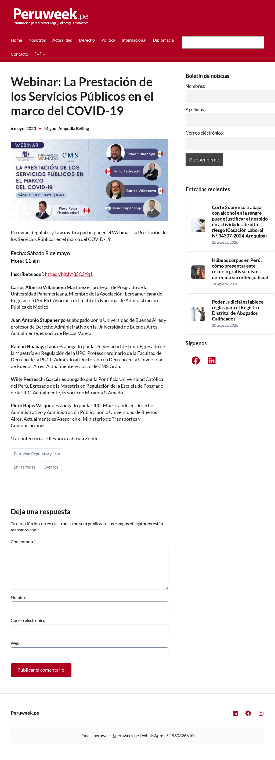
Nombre (18, 597)
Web (15, 643)
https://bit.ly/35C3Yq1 (69, 274)
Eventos (51, 466)
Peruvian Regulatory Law (37, 453)
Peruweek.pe (25, 713)
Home (16, 39)
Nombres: (195, 86)
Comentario (23, 541)
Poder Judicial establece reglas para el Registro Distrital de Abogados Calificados (238, 310)
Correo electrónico (28, 620)
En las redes (24, 466)
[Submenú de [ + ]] (43, 54)
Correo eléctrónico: (205, 133)
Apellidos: (195, 109)
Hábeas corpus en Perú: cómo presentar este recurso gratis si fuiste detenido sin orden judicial (240, 268)
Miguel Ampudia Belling (66, 128)
